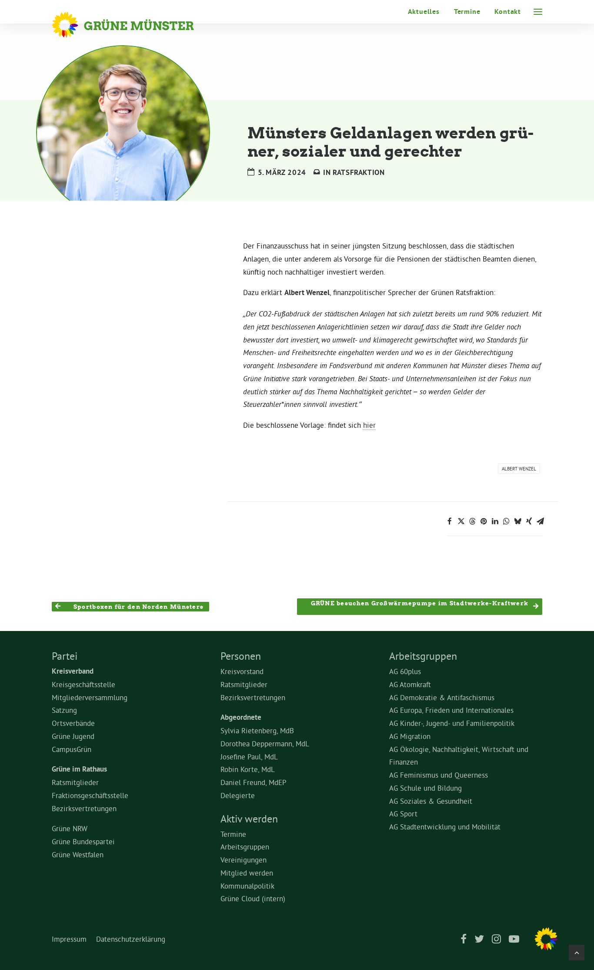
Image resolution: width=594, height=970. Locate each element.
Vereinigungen (243, 859)
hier (369, 425)
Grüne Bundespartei (83, 841)
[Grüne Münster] (134, 25)
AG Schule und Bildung (425, 787)
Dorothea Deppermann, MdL (264, 743)
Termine (467, 11)
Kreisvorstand (242, 671)
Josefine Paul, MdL (249, 756)
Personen (240, 655)
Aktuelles (424, 11)
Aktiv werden (249, 818)
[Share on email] (540, 521)
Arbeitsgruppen (244, 846)
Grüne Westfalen (77, 854)
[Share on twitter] (461, 521)
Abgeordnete (240, 717)
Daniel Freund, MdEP (253, 782)
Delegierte (237, 795)
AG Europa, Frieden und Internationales (451, 710)
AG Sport (403, 813)
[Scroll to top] (576, 950)
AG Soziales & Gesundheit (430, 801)
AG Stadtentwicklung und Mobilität (445, 826)
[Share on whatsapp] (506, 521)
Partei (64, 655)
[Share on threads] (472, 521)
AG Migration (409, 736)
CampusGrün (71, 749)
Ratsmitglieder (75, 782)
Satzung (64, 710)
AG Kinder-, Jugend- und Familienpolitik (451, 723)
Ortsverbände (73, 723)
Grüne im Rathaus (79, 769)
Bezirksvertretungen (84, 808)
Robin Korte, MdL (247, 769)
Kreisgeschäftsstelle (83, 684)
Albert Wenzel (519, 469)
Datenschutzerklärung (130, 938)
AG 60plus (405, 671)
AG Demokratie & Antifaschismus (441, 697)
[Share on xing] (529, 521)
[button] (538, 11)
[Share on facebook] (449, 521)
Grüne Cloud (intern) (252, 898)
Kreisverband (72, 671)
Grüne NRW (69, 828)
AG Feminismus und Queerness (438, 774)
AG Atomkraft (410, 684)
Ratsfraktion (358, 172)
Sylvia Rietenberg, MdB (257, 730)
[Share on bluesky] (517, 521)
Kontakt (507, 11)
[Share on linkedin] (495, 521)
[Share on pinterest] (483, 521)
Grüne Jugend (73, 736)
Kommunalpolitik (247, 885)
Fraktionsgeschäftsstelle (90, 795)
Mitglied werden (246, 872)
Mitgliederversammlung (89, 697)
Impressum (69, 938)
